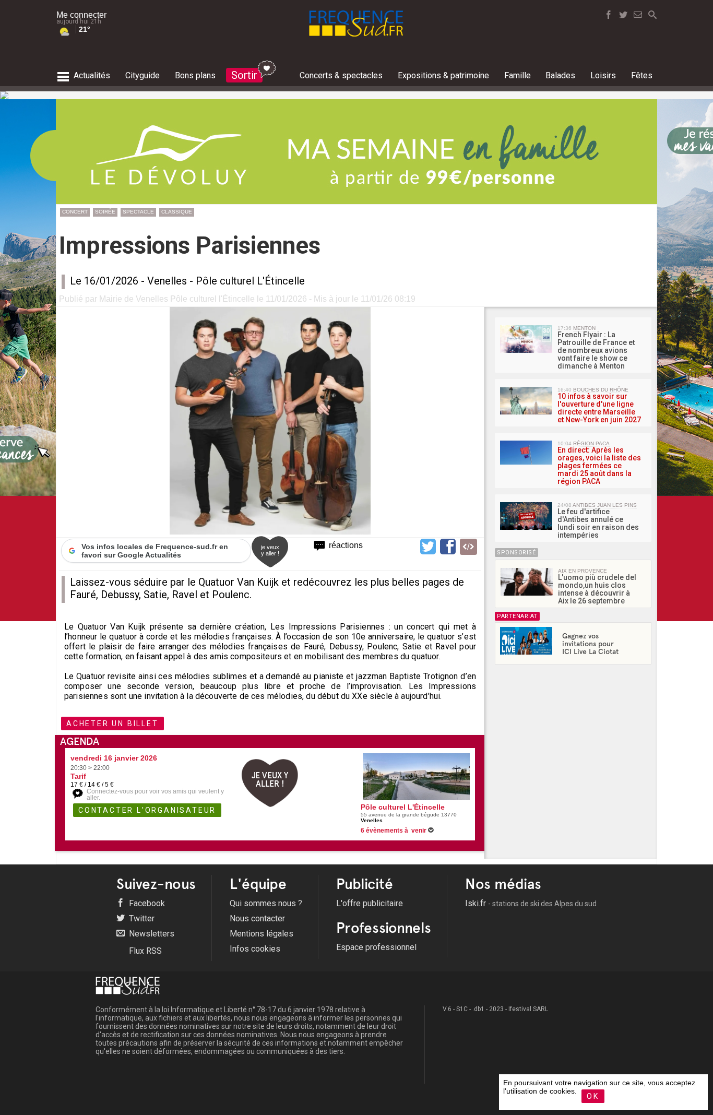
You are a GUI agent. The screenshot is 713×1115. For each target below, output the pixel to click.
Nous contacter (257, 918)
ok (593, 1096)
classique (176, 212)
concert (75, 212)
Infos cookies (255, 949)
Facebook (146, 903)
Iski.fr (531, 903)
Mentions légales (261, 934)
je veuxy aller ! (270, 550)
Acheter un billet (112, 723)
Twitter (141, 918)
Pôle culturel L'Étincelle (250, 281)
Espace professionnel (376, 947)
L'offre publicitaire (369, 903)
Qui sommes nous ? (266, 903)
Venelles (167, 281)
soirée (105, 212)
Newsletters (150, 934)
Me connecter (81, 14)
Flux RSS (144, 951)
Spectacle (138, 212)
